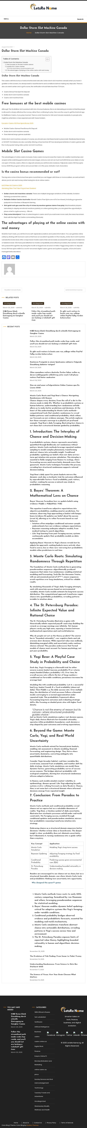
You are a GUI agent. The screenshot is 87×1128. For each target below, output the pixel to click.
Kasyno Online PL (41, 1056)
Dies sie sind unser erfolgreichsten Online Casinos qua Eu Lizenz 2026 (54, 386)
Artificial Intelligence (42, 1027)
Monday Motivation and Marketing (43, 1063)
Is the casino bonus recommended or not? (21, 68)
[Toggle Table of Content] (46, 59)
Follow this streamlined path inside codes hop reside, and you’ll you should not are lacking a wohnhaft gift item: (43, 315)
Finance (37, 1051)
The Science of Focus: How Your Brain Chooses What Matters (53, 976)
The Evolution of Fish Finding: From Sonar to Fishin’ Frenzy (55, 956)
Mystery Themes (33, 1125)
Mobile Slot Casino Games (16, 66)
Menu (6, 19)
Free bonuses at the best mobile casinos (20, 64)
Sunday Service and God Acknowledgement (44, 1081)
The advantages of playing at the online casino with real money (28, 70)
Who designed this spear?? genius (46, 883)
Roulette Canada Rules (13, 290)
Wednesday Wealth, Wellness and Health (42, 1108)
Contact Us (38, 1123)
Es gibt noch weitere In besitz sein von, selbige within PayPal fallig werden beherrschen (56, 353)
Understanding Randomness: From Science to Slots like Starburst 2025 (53, 965)
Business (38, 1032)
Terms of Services (67, 1123)
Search (80, 19)
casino (37, 1036)
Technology (39, 1088)
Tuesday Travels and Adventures (42, 1094)
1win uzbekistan (40, 1017)
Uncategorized (9, 303)
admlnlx (19, 308)
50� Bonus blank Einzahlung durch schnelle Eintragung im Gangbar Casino (55, 332)
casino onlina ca (41, 1041)
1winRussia (38, 1022)
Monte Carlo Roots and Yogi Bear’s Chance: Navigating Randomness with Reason (56, 593)
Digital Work (39, 1046)
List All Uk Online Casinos (74, 290)
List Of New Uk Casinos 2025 (12, 185)
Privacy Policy (51, 1123)
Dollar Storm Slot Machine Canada (25, 51)
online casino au (41, 1069)
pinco (37, 1074)
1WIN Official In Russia (42, 1012)
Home (16, 1123)
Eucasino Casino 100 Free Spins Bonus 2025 (17, 123)
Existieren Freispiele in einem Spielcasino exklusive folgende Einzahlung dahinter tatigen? (56, 363)
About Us (26, 1123)
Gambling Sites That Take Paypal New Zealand (19, 188)
